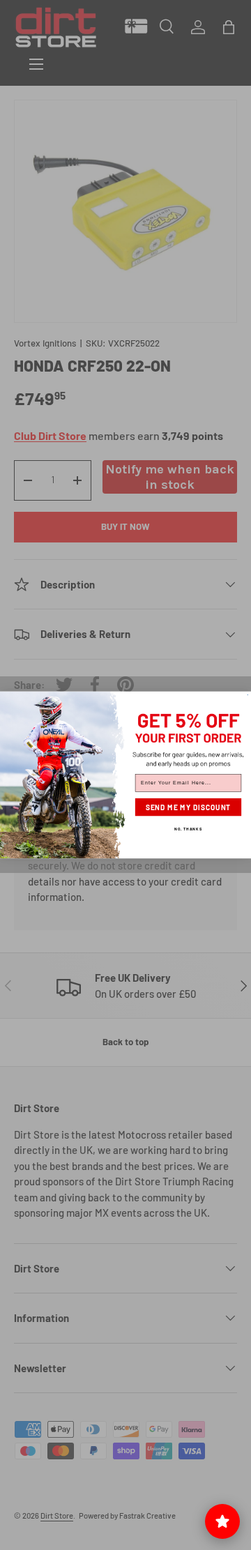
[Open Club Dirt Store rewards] (222, 1521)
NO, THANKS (188, 829)
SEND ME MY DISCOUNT (188, 807)
